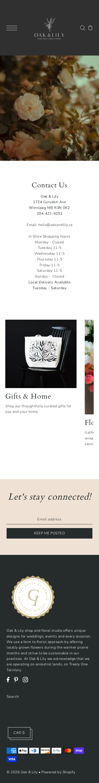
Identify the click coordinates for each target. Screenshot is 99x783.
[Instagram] (27, 682)
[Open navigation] (13, 28)
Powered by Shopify (58, 772)
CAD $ (19, 732)
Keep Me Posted (49, 533)
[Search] (82, 27)
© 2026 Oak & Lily (22, 772)
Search (13, 696)
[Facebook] (10, 682)
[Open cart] (90, 28)
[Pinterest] (17, 682)
